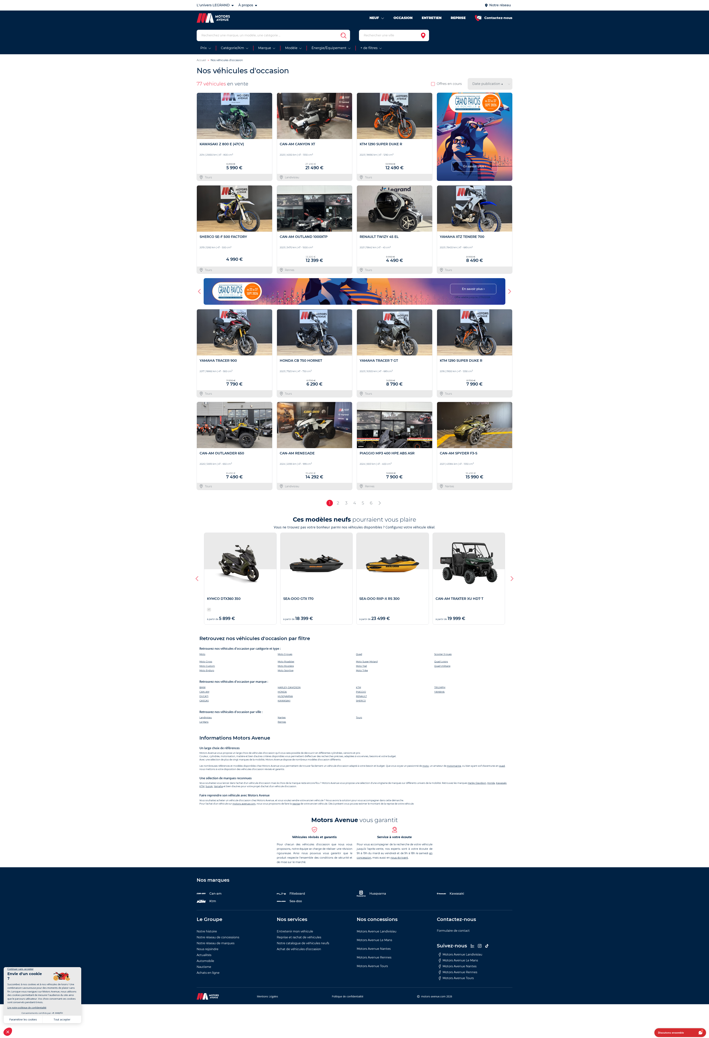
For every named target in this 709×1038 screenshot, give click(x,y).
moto (425, 765)
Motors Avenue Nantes (374, 949)
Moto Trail (361, 666)
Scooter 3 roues (443, 654)
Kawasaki (501, 783)
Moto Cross (205, 661)
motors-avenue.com (244, 803)
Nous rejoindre (207, 949)
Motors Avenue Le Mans (374, 940)
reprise (296, 803)
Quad (359, 654)
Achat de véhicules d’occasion (299, 949)
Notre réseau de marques (215, 943)
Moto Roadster (286, 661)
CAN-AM (204, 691)
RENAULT (361, 696)
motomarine (454, 765)
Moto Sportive (285, 670)
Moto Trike (362, 670)
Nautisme (204, 967)
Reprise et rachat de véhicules (299, 937)
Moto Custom (207, 666)
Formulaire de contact (453, 930)
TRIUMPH (439, 687)
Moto (202, 654)
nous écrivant (399, 857)
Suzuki (209, 786)
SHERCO (361, 700)
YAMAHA (439, 691)
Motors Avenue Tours (372, 966)
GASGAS (204, 700)
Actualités (204, 955)
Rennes (282, 722)
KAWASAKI (284, 700)
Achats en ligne (208, 973)
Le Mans (203, 722)
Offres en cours (449, 84)
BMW (202, 687)
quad (502, 765)
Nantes (282, 717)
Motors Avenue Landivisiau (376, 931)
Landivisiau (205, 717)
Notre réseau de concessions (218, 937)
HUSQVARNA (285, 696)
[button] (441, 137)
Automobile (205, 961)
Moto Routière (286, 666)
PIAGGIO (361, 691)
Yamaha (218, 786)
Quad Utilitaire (442, 666)
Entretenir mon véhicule (295, 931)
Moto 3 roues (285, 654)
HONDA (282, 691)
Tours (359, 717)
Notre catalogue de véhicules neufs (303, 943)
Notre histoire (207, 931)
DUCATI (203, 696)
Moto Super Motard (367, 661)
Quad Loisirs (441, 661)
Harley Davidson (477, 783)
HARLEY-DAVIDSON (289, 687)
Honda (491, 783)
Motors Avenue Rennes (374, 957)
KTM (358, 687)
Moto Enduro (206, 670)
